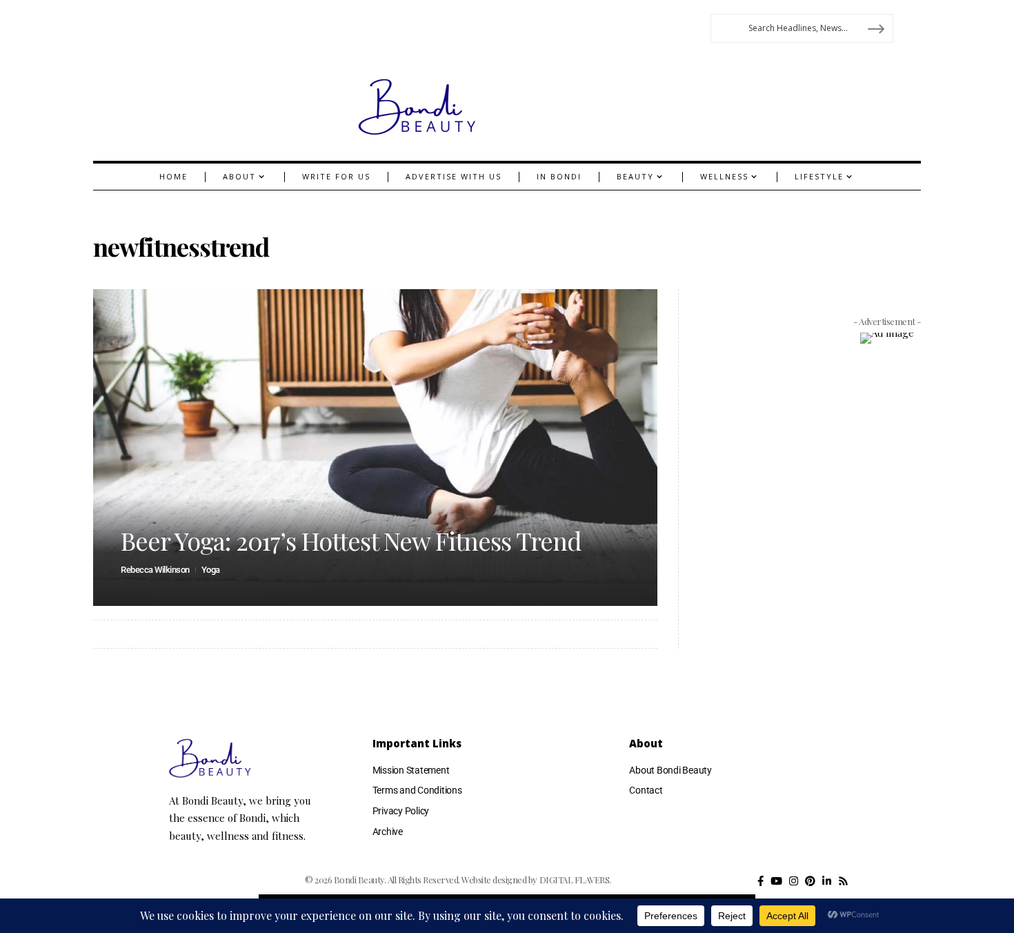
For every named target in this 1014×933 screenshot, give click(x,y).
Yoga (210, 569)
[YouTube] (776, 881)
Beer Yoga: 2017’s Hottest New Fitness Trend (351, 540)
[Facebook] (760, 881)
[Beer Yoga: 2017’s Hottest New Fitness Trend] (375, 447)
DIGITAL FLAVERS (574, 879)
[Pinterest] (810, 881)
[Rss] (843, 881)
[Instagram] (794, 881)
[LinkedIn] (827, 881)
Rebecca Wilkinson (155, 569)
